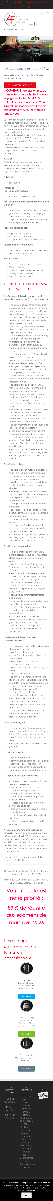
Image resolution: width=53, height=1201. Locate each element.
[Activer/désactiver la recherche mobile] (42, 13)
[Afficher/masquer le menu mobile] (47, 13)
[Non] (49, 1190)
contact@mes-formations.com (35, 2)
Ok (26, 1195)
